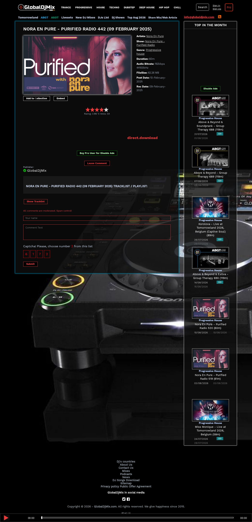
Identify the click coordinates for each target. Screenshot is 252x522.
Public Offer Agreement (135, 486)
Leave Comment (97, 163)
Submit (30, 264)
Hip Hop (164, 7)
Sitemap (126, 483)
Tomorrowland (28, 17)
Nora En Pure (155, 36)
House (100, 7)
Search (202, 7)
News (126, 477)
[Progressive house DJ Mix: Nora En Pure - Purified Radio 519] (210, 358)
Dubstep (129, 7)
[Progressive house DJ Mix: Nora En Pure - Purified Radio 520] (210, 308)
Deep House (147, 7)
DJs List (103, 17)
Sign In (216, 5)
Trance (66, 7)
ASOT (55, 17)
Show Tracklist (36, 201)
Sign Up (217, 9)
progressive (83, 7)
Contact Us (126, 467)
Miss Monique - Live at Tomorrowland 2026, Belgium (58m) (210, 430)
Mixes (126, 471)
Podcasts (126, 474)
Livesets (67, 17)
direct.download (142, 138)
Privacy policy (110, 486)
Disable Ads (210, 88)
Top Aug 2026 (136, 17)
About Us (126, 464)
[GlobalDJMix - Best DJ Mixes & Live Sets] (35, 6)
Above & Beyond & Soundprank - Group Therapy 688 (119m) (210, 125)
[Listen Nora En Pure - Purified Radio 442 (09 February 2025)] (6, 518)
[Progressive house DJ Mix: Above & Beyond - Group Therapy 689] (210, 156)
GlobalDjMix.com (105, 506)
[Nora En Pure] (77, 64)
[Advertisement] (90, 125)
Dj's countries (126, 461)
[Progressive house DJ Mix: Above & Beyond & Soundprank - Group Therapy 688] (210, 105)
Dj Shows (118, 17)
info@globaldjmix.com (199, 17)
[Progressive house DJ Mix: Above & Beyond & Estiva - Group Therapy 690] (210, 257)
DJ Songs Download (126, 480)
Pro (229, 7)
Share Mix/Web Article (162, 17)
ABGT (44, 17)
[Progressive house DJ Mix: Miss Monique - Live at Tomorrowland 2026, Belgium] (210, 410)
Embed (61, 98)
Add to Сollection (36, 98)
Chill (177, 7)
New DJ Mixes (85, 17)
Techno (114, 7)
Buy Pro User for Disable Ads (97, 153)
